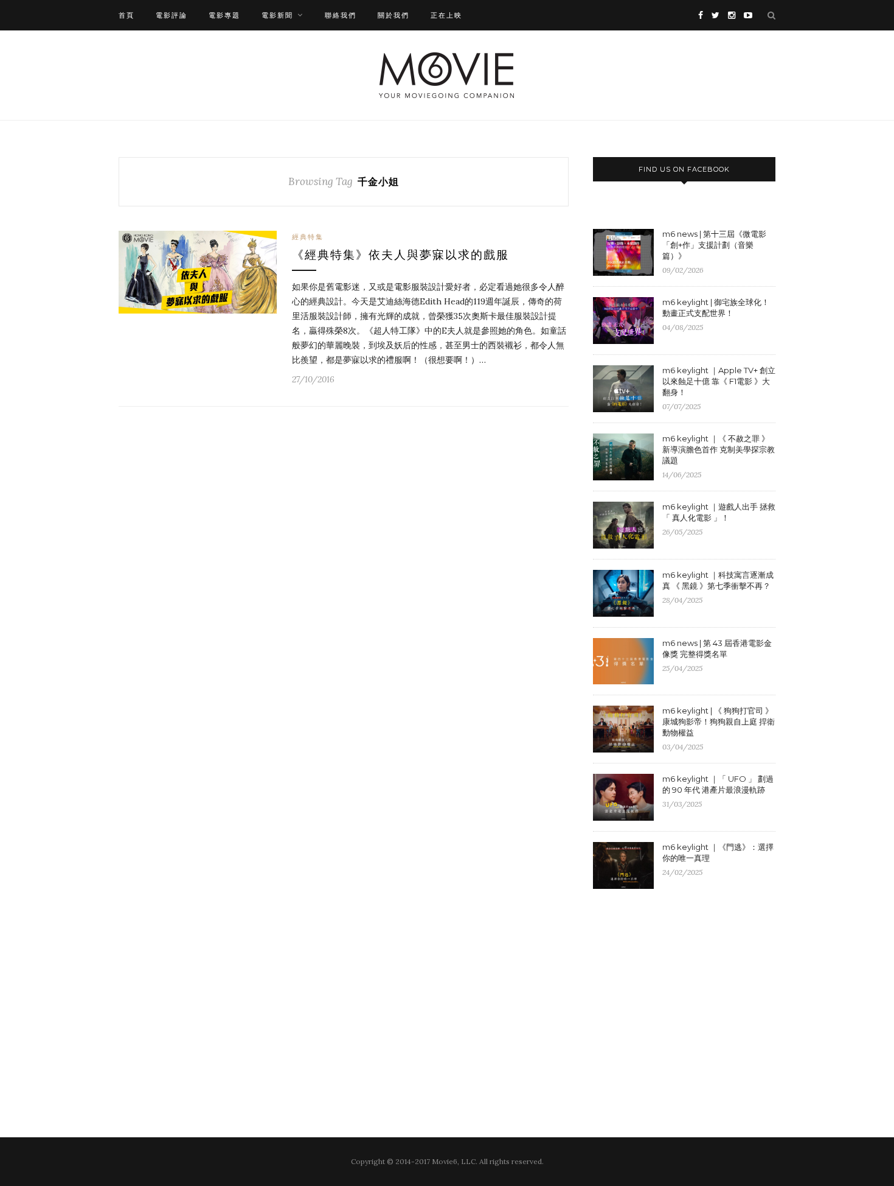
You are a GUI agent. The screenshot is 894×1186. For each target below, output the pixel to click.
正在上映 (446, 15)
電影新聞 (277, 15)
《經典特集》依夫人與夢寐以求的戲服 (400, 255)
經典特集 (308, 237)
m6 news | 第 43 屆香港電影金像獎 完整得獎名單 (717, 648)
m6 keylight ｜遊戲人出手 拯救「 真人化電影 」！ (718, 512)
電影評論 (171, 15)
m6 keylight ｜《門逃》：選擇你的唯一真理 (718, 852)
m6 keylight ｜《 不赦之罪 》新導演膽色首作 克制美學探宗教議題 (718, 449)
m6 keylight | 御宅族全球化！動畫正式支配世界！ (715, 307)
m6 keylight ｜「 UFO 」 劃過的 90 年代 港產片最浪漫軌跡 (718, 784)
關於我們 (393, 15)
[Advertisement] (695, 998)
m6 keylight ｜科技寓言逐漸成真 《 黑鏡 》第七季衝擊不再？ (718, 580)
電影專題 (224, 15)
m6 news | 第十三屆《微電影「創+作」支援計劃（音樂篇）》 (714, 245)
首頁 (126, 15)
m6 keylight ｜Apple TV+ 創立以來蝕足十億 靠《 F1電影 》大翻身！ (718, 381)
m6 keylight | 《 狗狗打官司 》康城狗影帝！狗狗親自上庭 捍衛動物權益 (718, 721)
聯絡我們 (340, 15)
